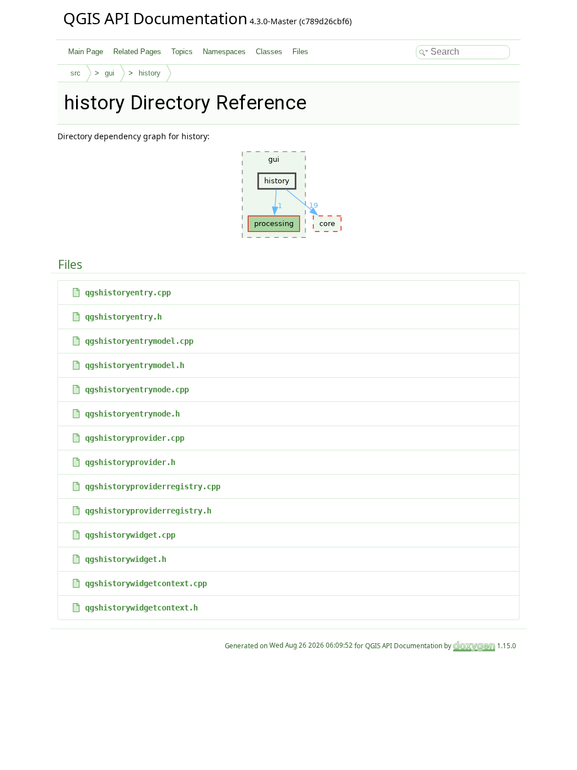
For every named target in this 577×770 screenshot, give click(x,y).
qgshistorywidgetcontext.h (141, 607)
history (150, 73)
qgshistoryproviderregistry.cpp (152, 486)
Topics (182, 51)
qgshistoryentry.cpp (128, 292)
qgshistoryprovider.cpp (134, 437)
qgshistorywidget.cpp (130, 534)
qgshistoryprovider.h (130, 462)
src (75, 73)
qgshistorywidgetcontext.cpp (146, 583)
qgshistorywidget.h (125, 559)
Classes (269, 51)
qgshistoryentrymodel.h (134, 365)
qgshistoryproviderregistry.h (148, 510)
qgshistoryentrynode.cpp (137, 389)
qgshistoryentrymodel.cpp (139, 341)
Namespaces (224, 51)
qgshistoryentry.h (123, 316)
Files (300, 51)
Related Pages (137, 51)
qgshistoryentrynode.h (132, 413)
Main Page (85, 51)
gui (109, 73)
